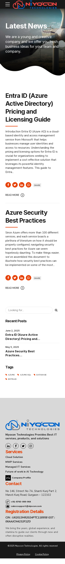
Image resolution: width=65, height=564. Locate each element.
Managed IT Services (17, 467)
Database (41, 374)
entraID (12, 379)
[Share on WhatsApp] (28, 185)
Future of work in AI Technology (24, 471)
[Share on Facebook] (8, 185)
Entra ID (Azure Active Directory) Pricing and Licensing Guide (21, 339)
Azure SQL (25, 374)
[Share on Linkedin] (21, 185)
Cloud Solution (14, 457)
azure (11, 374)
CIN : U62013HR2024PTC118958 (26, 517)
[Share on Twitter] (15, 185)
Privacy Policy (23, 554)
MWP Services (13, 462)
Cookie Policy (42, 554)
